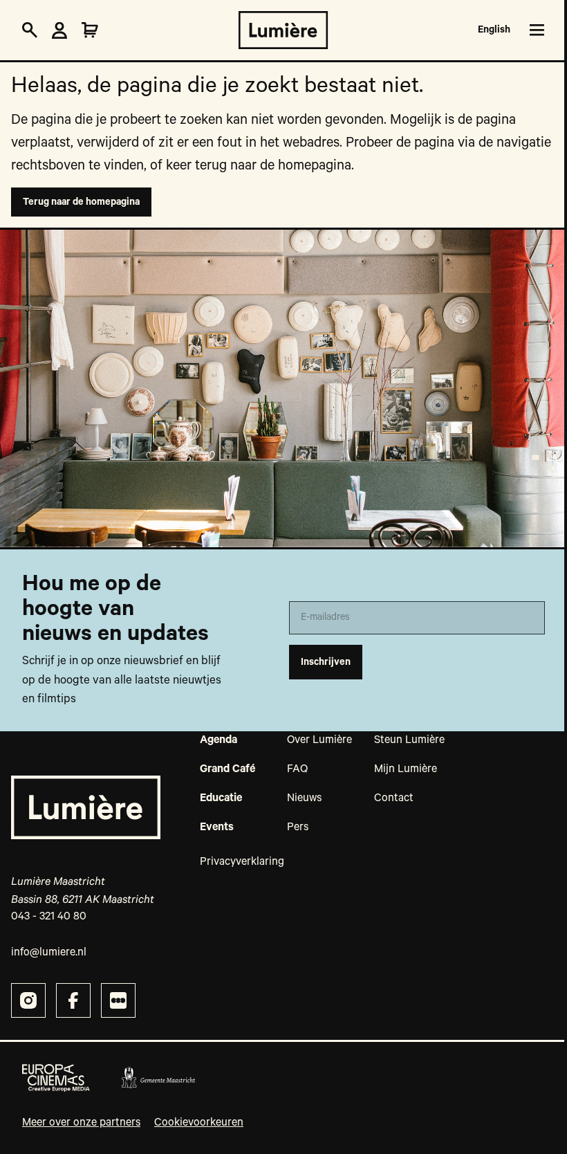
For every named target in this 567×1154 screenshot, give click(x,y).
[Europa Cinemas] (56, 1078)
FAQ (297, 769)
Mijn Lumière (405, 769)
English (494, 29)
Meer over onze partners (81, 1123)
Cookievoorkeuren (198, 1123)
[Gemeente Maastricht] (158, 1078)
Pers (297, 827)
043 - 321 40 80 (48, 916)
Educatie (221, 798)
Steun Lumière (409, 740)
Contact (393, 798)
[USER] (59, 30)
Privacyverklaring (242, 862)
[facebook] (73, 1000)
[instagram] (28, 1000)
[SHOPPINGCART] (90, 30)
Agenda (218, 740)
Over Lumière (319, 740)
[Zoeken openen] (29, 30)
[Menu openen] (534, 30)
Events (217, 827)
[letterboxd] (118, 1000)
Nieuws (304, 798)
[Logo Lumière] (283, 30)
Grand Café (227, 769)
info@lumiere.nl (48, 952)
